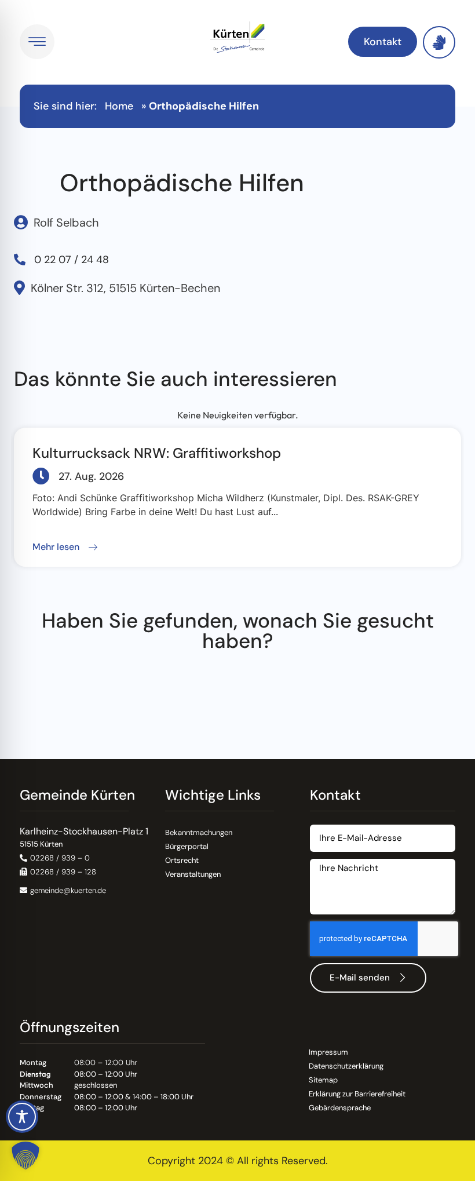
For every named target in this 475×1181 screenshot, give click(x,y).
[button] (64, 547)
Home (119, 106)
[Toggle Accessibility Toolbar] (22, 1117)
